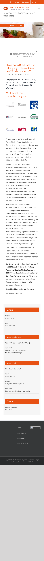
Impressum (22, 438)
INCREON (30, 462)
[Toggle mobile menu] (39, 8)
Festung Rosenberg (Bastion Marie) (17, 343)
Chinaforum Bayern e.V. (13, 369)
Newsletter (22, 433)
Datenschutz (22, 443)
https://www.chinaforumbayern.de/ (17, 391)
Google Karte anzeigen (14, 352)
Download (8, 409)
